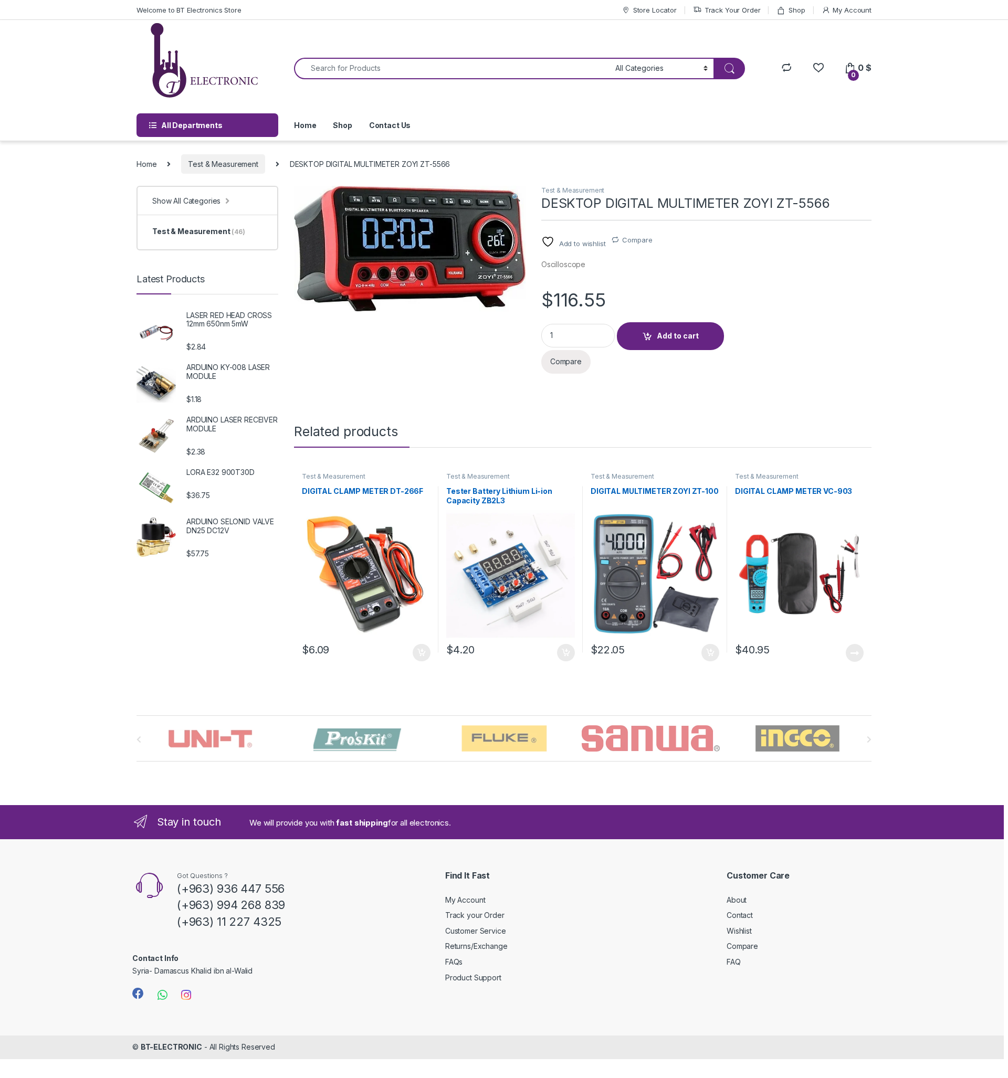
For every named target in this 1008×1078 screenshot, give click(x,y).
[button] (515, 197)
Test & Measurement (223, 164)
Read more (855, 653)
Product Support (473, 977)
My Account (852, 10)
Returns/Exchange (476, 946)
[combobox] (452, 68)
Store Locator (655, 10)
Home (305, 125)
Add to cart (678, 335)
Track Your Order (733, 10)
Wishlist (739, 930)
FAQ (734, 961)
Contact (740, 915)
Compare (637, 240)
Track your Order (475, 915)
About (737, 899)
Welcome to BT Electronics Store (189, 10)
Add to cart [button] (421, 653)
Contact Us (390, 125)
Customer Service (475, 930)
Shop (797, 10)
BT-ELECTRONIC (171, 1046)
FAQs (454, 961)
